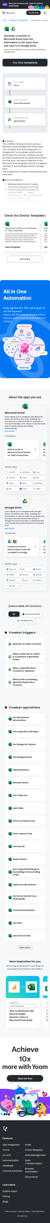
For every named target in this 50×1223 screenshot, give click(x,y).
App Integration (11, 1144)
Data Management (35, 1155)
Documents (31, 1176)
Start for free (25, 1078)
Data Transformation (33, 1162)
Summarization (10, 1160)
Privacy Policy (24, 1211)
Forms (5, 1149)
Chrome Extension (12, 1171)
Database (7, 1165)
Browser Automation (31, 1170)
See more (25, 947)
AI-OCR (6, 1155)
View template (13, 247)
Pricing (6, 1196)
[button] (45, 12)
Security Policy (38, 1211)
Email (28, 1144)
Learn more (13, 5)
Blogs (5, 1201)
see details (9, 431)
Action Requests (34, 1149)
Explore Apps (9, 1191)
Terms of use (10, 1211)
